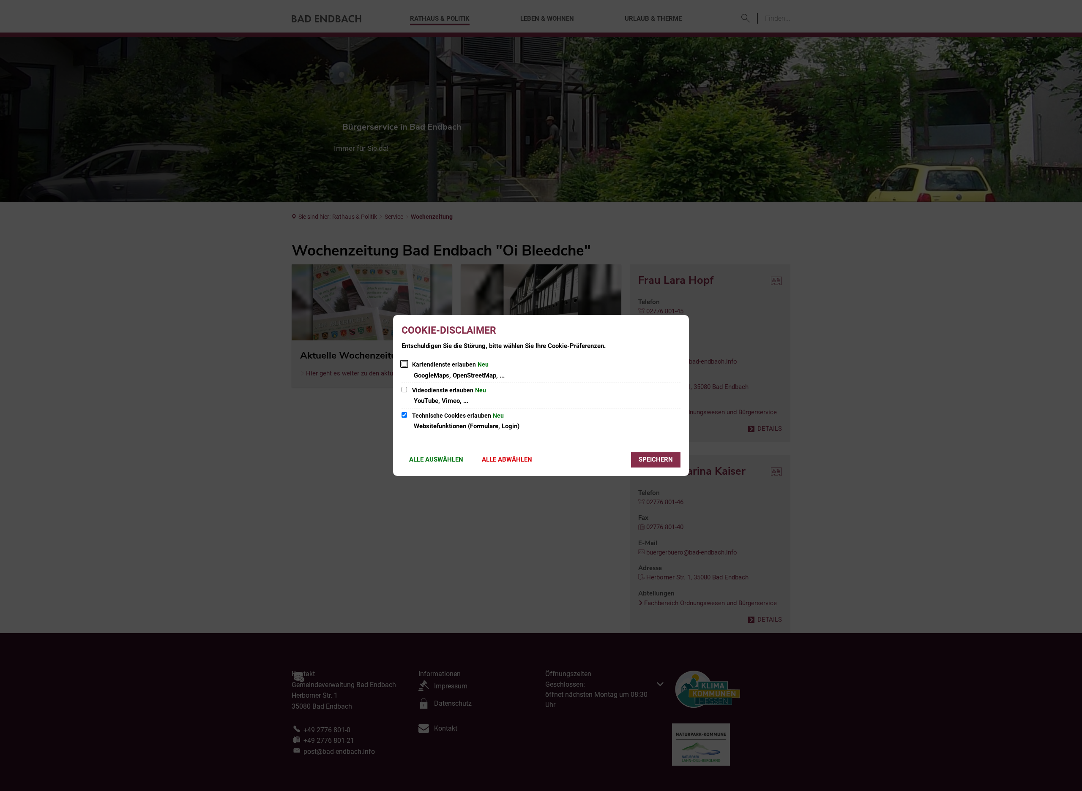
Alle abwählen (507, 459)
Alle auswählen (436, 459)
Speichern (656, 459)
